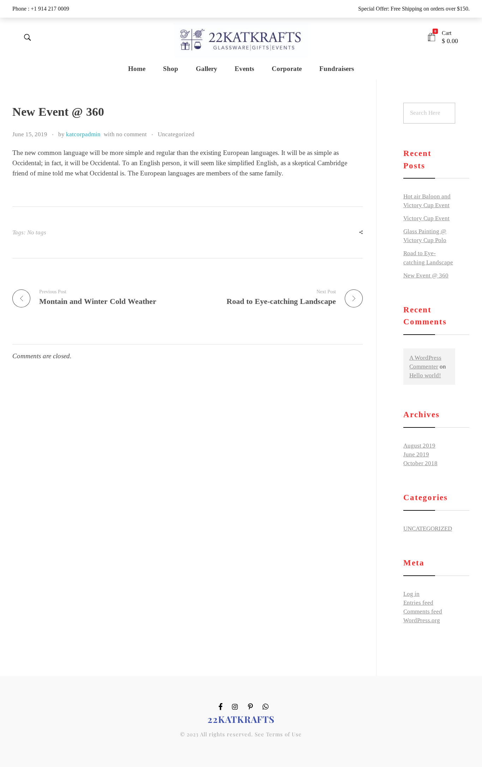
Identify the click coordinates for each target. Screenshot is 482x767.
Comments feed (422, 611)
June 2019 (416, 454)
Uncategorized (176, 134)
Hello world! (425, 375)
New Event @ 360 (425, 275)
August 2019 (419, 445)
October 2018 (420, 463)
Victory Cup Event (426, 218)
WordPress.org (421, 620)
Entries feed (418, 602)
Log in (411, 594)
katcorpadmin (83, 134)
